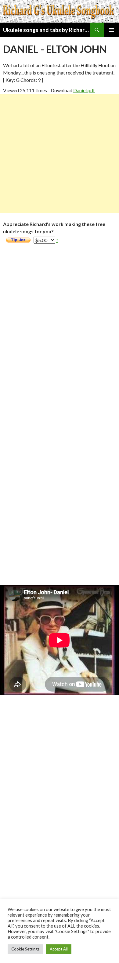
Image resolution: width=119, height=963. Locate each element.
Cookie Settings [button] (25, 949)
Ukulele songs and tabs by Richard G (46, 30)
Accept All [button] (59, 949)
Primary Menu (111, 30)
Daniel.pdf (84, 90)
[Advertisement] (59, 153)
